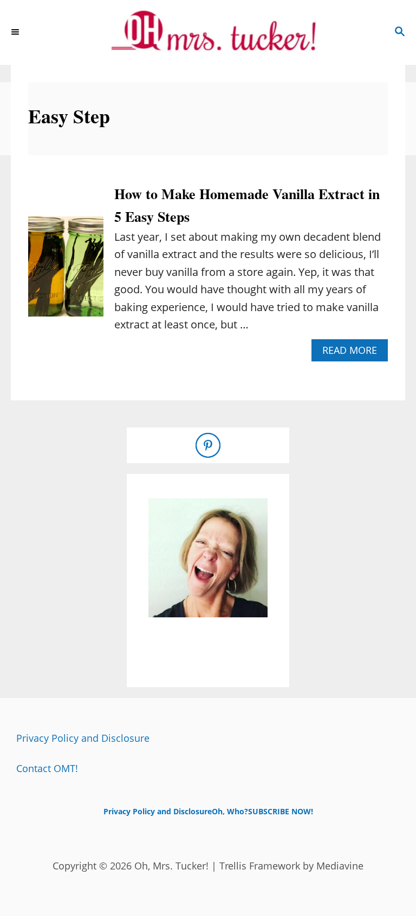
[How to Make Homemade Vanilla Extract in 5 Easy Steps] (65, 271)
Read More (354, 352)
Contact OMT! (47, 768)
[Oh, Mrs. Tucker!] (208, 32)
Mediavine (339, 865)
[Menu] (16, 32)
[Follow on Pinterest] (208, 445)
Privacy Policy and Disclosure (83, 738)
